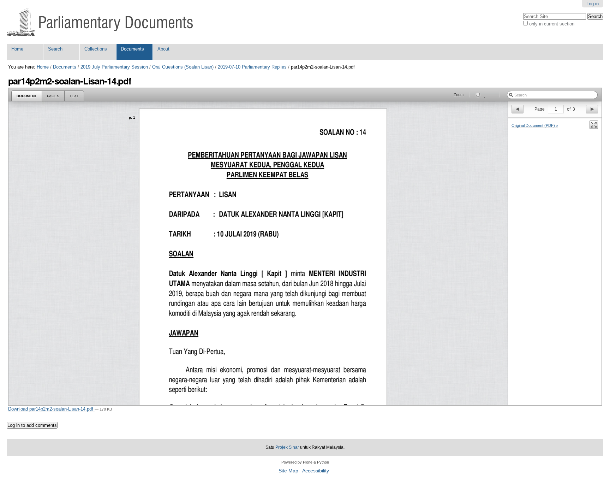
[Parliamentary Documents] (100, 22)
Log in (592, 3)
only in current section (551, 23)
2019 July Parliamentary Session (114, 67)
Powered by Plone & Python (305, 462)
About (163, 49)
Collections (95, 49)
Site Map (288, 470)
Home (17, 49)
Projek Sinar (287, 447)
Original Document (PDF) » (535, 125)
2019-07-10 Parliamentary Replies (252, 67)
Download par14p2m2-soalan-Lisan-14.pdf (51, 409)
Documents (132, 49)
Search (55, 49)
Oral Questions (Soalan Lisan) (183, 67)
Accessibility (315, 470)
